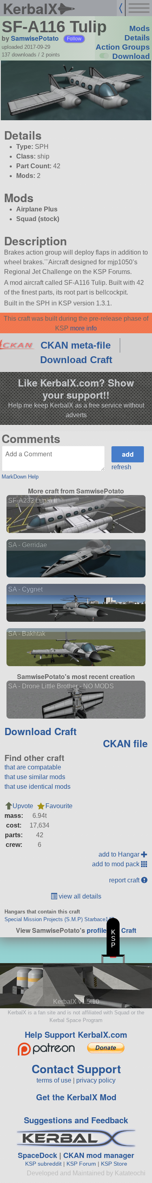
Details (137, 37)
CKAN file (125, 743)
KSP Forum (81, 1163)
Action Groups (123, 47)
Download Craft (76, 359)
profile (97, 930)
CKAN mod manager (98, 1155)
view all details (79, 896)
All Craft (123, 930)
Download (131, 56)
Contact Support (76, 1068)
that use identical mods (37, 786)
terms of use (53, 1080)
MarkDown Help (20, 477)
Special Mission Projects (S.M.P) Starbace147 (59, 919)
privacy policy (96, 1080)
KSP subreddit (43, 1163)
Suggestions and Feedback (76, 1120)
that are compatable (32, 767)
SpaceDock (37, 1155)
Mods (139, 28)
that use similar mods (34, 776)
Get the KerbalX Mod (76, 1097)
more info (83, 328)
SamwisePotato (35, 38)
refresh (121, 467)
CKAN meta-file (76, 345)
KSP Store (114, 1163)
